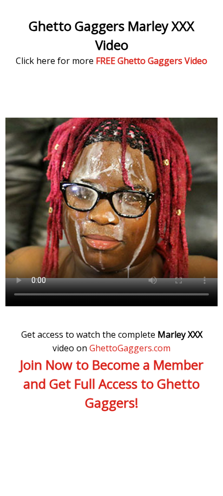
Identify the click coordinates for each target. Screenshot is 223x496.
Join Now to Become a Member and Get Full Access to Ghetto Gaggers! (112, 383)
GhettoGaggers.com (129, 348)
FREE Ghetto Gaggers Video (151, 61)
